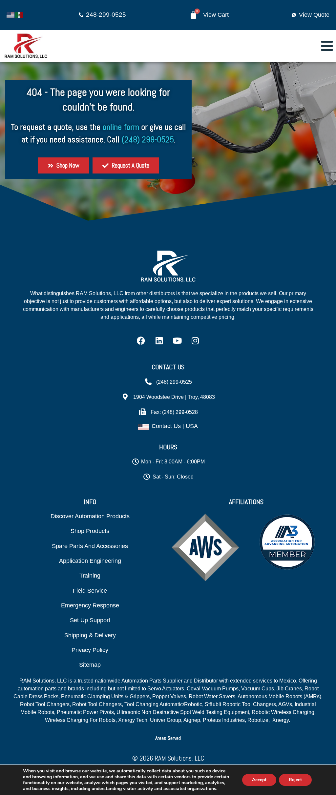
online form (120, 127)
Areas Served (168, 738)
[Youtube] (177, 340)
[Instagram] (195, 340)
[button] (168, 738)
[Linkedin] (159, 340)
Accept (259, 780)
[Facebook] (141, 340)
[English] (11, 14)
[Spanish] (19, 14)
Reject (295, 780)
